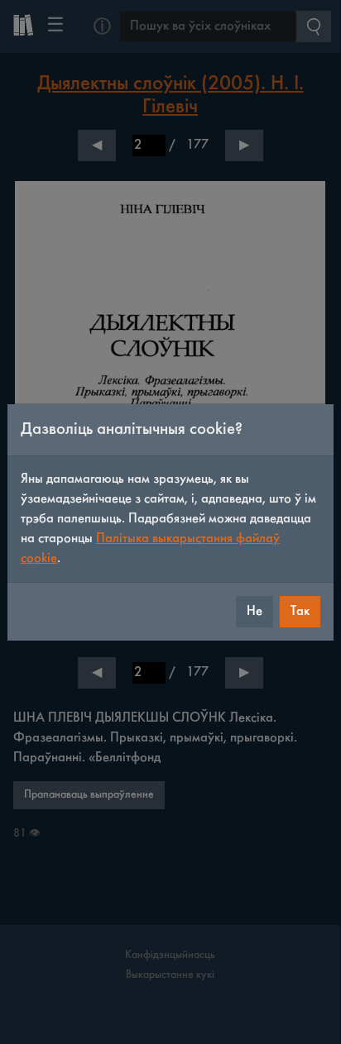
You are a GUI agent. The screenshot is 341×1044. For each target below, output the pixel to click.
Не (254, 611)
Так (300, 611)
